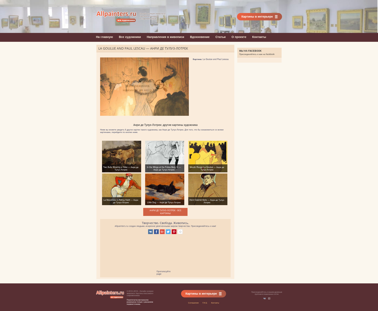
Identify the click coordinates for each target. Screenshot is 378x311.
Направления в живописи (165, 37)
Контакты (259, 37)
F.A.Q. (205, 302)
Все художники (130, 37)
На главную (104, 37)
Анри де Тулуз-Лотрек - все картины (165, 212)
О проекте (239, 37)
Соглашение (193, 302)
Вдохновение (200, 37)
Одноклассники (269, 298)
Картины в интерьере (257, 16)
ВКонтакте (264, 298)
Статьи (220, 37)
